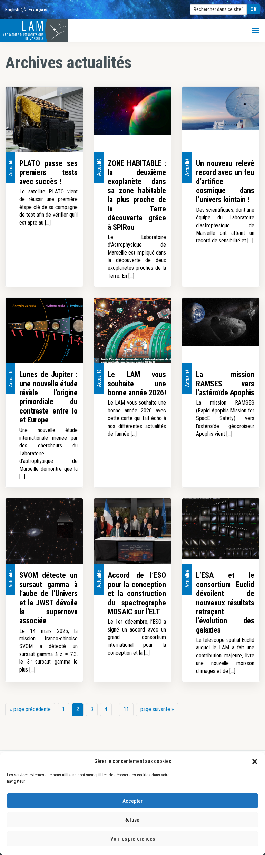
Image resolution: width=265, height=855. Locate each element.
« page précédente (30, 711)
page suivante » (157, 711)
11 (129, 709)
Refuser (132, 820)
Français (37, 10)
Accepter (132, 801)
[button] (254, 761)
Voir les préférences (132, 839)
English (12, 10)
